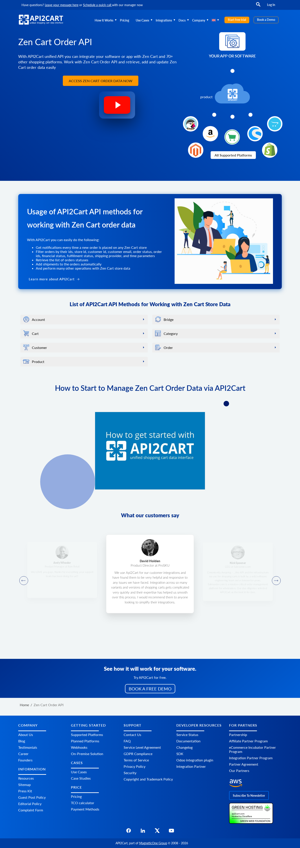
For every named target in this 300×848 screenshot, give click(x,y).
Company (198, 20)
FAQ (127, 741)
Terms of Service (136, 760)
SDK (179, 753)
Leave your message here (61, 5)
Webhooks (79, 747)
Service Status (187, 734)
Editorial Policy (30, 804)
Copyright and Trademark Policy (148, 779)
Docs (182, 20)
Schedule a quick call (97, 5)
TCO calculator (82, 803)
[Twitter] (157, 832)
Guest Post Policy (32, 797)
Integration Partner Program (251, 758)
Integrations (164, 20)
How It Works (104, 20)
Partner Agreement (243, 764)
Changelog (184, 747)
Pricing (124, 20)
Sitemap (24, 784)
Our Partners (239, 770)
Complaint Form (30, 810)
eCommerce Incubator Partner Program (252, 749)
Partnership (238, 734)
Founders (25, 760)
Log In (271, 5)
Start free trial (237, 19)
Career (23, 753)
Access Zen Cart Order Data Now (100, 81)
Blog (21, 741)
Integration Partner (191, 766)
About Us (25, 734)
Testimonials (27, 747)
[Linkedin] (143, 832)
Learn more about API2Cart (52, 279)
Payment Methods (85, 809)
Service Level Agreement (142, 747)
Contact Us (132, 734)
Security (130, 772)
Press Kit (25, 791)
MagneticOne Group (153, 843)
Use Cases (142, 20)
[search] (258, 6)
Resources (26, 778)
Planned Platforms (85, 741)
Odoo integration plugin (194, 760)
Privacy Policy (134, 766)
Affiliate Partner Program (248, 741)
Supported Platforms (87, 734)
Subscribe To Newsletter (249, 795)
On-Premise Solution (87, 753)
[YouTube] (171, 832)
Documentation (188, 741)
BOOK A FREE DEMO (150, 688)
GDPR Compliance (138, 753)
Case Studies (81, 778)
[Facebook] (128, 832)
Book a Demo (266, 19)
